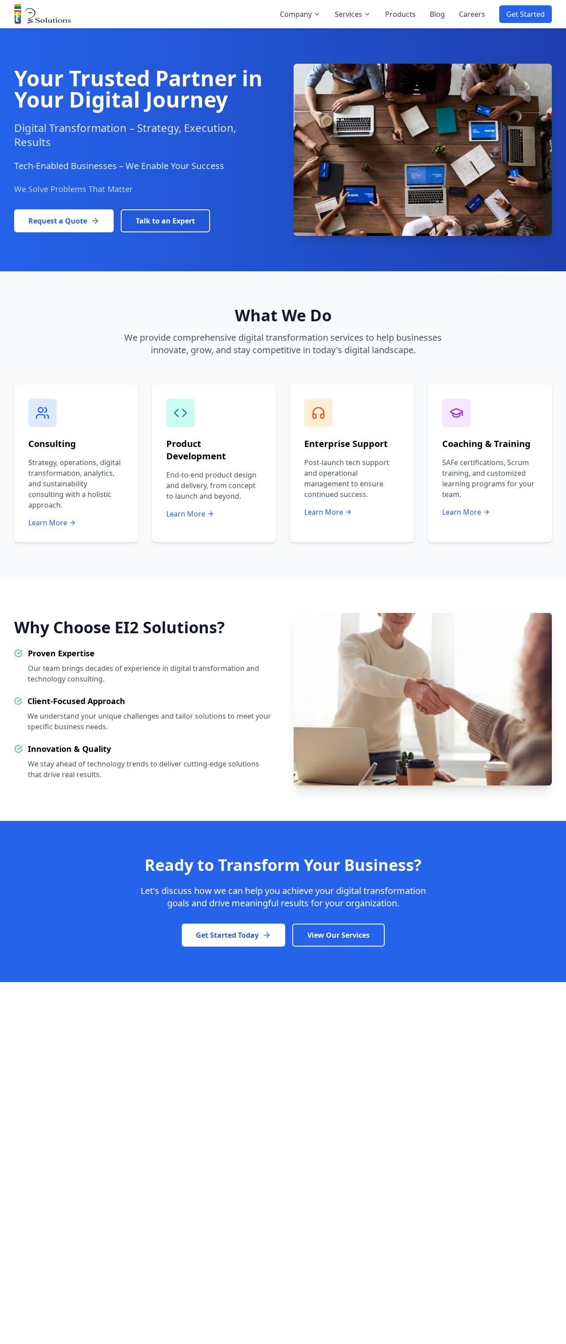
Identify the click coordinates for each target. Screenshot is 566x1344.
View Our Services (338, 935)
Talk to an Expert (165, 221)
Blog (437, 14)
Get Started (525, 14)
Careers (472, 14)
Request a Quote (57, 221)
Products (400, 14)
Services (348, 14)
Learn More (47, 523)
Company (296, 14)
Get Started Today (227, 935)
